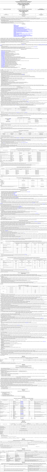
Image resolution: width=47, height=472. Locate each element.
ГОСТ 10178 (22, 142)
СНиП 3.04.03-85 (3, 53)
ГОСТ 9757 (1, 203)
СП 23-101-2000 (3, 66)
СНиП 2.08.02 (35, 46)
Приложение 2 (15, 30)
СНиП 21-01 (32, 69)
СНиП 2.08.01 (43, 44)
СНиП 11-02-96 (3, 54)
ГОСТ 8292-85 (22, 402)
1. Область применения (16, 25)
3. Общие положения (16, 26)
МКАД (8, 93)
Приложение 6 (15, 33)
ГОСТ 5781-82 (3, 57)
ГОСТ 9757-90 (3, 59)
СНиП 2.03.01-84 (3, 51)
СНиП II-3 (23, 74)
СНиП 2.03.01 (36, 221)
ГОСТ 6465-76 (22, 401)
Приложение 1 (15, 29)
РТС (20, 92)
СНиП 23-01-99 (3, 55)
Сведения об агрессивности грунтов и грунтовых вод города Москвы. (24, 30)
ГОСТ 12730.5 (18, 112)
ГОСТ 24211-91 (3, 63)
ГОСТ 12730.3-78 (3, 61)
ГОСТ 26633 (33, 202)
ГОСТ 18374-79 (22, 413)
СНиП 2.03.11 (40, 44)
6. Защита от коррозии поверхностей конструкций (19, 28)
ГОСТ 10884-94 (3, 60)
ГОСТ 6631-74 (22, 403)
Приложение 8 (15, 35)
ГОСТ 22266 (26, 142)
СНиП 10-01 (23, 44)
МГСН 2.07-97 (3, 65)
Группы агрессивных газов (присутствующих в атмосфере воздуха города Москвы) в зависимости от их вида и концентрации (23, 29)
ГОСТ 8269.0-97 (3, 58)
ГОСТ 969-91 (2, 56)
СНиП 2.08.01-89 (3, 52)
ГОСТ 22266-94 (3, 62)
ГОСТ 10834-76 (22, 410)
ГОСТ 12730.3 (26, 112)
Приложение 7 (15, 34)
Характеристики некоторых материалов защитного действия (23, 34)
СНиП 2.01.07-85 (3, 50)
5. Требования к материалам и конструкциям (18, 27)
